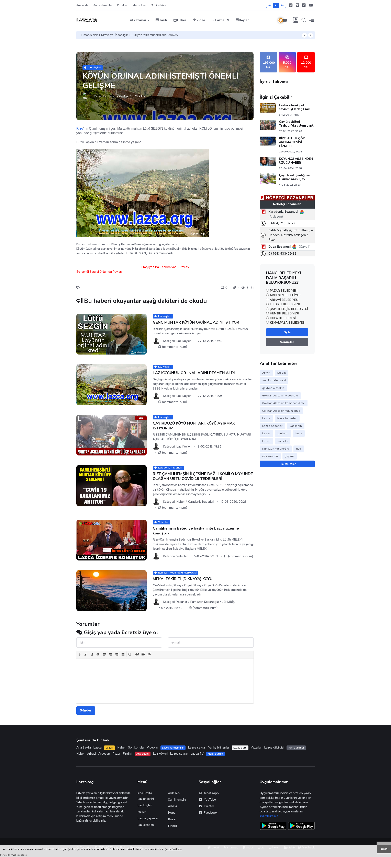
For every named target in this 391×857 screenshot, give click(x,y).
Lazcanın (296, 425)
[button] (304, 20)
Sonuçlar (287, 342)
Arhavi (91, 753)
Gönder (86, 710)
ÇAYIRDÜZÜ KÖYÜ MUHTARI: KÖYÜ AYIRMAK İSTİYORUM (194, 426)
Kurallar (122, 5)
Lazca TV (222, 20)
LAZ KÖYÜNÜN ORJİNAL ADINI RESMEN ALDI (194, 373)
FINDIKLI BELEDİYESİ (285, 304)
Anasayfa (82, 5)
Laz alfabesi (145, 825)
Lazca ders (240, 747)
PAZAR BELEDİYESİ (284, 290)
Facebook (209, 812)
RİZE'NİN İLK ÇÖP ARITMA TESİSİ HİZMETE (292, 142)
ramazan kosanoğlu (275, 448)
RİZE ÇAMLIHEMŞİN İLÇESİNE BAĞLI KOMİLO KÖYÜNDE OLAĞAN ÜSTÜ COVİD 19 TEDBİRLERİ (203, 476)
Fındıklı (127, 753)
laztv (298, 433)
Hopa (172, 812)
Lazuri (266, 441)
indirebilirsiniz (269, 816)
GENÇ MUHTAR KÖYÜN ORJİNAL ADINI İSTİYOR (196, 322)
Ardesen (174, 793)
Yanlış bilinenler (218, 747)
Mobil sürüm (158, 5)
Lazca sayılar (197, 747)
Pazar (116, 753)
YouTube (210, 799)
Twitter (208, 806)
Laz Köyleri (94, 67)
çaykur (289, 456)
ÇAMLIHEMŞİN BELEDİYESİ (289, 309)
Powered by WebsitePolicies (13, 855)
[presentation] (79, 654)
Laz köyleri (160, 753)
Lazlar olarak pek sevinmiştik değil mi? (294, 107)
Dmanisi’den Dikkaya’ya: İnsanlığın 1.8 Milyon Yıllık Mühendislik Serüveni (129, 35)
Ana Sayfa (83, 747)
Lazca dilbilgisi (274, 747)
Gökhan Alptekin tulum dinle (281, 410)
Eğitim (281, 372)
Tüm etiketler (287, 463)
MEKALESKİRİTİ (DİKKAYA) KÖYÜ (182, 579)
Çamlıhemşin (177, 799)
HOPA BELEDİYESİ (283, 318)
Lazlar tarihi (145, 799)
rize (298, 448)
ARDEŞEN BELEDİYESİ (285, 295)
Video (200, 20)
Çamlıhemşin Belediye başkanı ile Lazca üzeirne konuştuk (196, 531)
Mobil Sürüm (215, 753)
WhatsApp (211, 793)
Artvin (266, 372)
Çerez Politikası (173, 849)
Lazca (107, 96)
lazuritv (283, 441)
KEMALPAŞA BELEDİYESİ (287, 322)
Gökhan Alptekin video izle (280, 395)
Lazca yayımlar (147, 818)
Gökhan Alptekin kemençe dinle (283, 403)
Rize (79, 128)
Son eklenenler (102, 5)
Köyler (244, 20)
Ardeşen (104, 753)
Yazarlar (139, 20)
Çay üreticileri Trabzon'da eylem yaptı (296, 124)
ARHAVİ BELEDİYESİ (284, 300)
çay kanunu (270, 456)
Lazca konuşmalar (173, 747)
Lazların (283, 433)
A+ (282, 5)
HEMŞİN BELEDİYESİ (284, 313)
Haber (181, 20)
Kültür (141, 812)
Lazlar (266, 433)
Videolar (152, 747)
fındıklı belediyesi (274, 380)
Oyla (287, 332)
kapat (384, 849)
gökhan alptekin (273, 388)
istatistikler (139, 5)
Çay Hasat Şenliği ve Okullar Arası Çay (294, 177)
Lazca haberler (272, 425)
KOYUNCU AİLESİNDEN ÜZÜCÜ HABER (296, 161)
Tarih (163, 20)
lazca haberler (287, 418)
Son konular (136, 747)
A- (269, 5)
